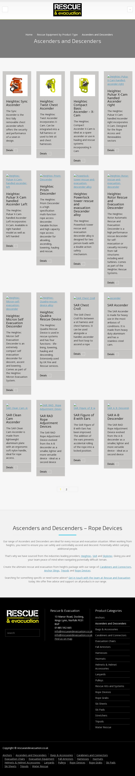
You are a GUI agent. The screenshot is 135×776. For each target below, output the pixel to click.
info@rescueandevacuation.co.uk (73, 631)
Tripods (65, 570)
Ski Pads (100, 709)
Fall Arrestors (103, 647)
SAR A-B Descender (115, 417)
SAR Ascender (117, 305)
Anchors (100, 617)
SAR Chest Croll (81, 307)
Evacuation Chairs (105, 641)
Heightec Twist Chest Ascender (49, 104)
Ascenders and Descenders (110, 623)
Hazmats (100, 658)
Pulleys (99, 680)
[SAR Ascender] (114, 297)
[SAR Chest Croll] (84, 297)
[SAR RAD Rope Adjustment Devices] (50, 406)
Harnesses (101, 652)
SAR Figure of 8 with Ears (84, 417)
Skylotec (107, 556)
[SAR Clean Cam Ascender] (17, 406)
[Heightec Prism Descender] (50, 177)
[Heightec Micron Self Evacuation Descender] (17, 303)
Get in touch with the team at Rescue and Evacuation (99, 577)
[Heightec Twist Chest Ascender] (50, 85)
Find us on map (63, 638)
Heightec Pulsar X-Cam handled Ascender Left (16, 199)
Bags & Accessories (106, 629)
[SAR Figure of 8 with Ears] (84, 406)
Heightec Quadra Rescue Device (50, 315)
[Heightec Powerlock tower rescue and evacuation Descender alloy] (84, 181)
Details (9, 150)
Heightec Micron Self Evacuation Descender (15, 321)
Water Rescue (103, 727)
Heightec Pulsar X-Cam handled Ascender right (117, 98)
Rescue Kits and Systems (109, 686)
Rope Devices (83, 570)
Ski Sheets (101, 703)
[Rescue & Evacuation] (67, 9)
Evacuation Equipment (41, 759)
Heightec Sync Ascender (17, 103)
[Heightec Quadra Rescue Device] (50, 301)
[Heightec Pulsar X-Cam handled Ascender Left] (17, 181)
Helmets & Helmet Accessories (22, 762)
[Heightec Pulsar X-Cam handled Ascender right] (118, 80)
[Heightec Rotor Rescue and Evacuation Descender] (118, 181)
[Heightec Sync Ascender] (17, 85)
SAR (95, 556)
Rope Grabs (102, 698)
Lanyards (100, 674)
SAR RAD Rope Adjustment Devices (49, 421)
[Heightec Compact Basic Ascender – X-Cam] (84, 85)
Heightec (86, 556)
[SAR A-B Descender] (118, 406)
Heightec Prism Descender (48, 190)
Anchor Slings (51, 570)
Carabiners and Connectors (115, 567)
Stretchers (101, 715)
